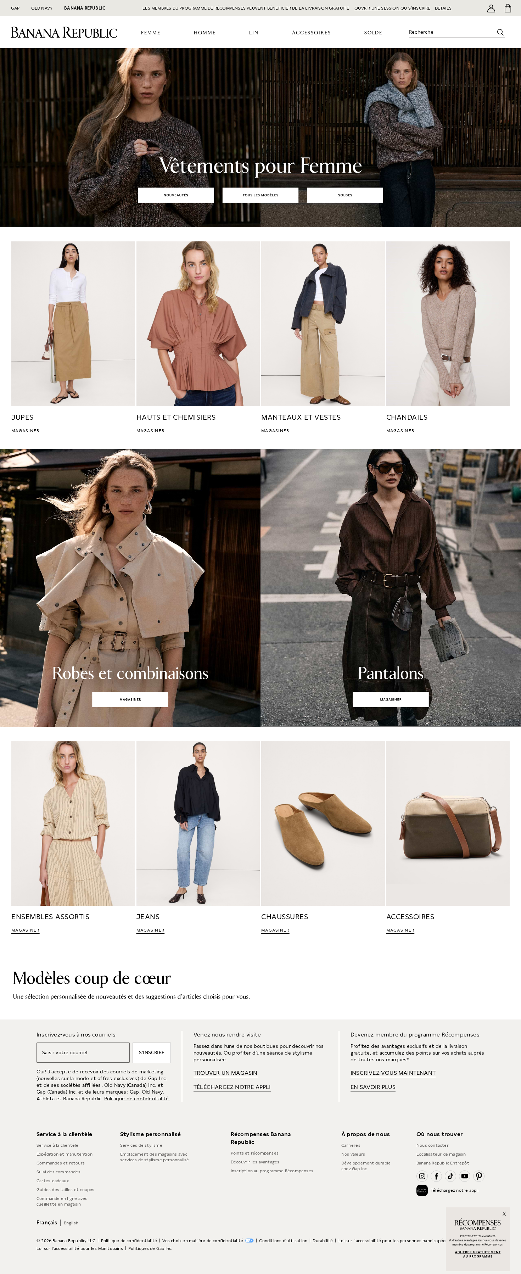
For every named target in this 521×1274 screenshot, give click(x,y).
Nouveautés (176, 194)
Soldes (346, 194)
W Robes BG (130, 587)
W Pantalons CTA (390, 698)
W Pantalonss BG (391, 587)
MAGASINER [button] (25, 430)
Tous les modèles (259, 194)
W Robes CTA (130, 698)
